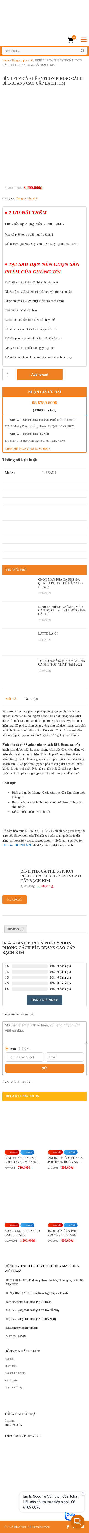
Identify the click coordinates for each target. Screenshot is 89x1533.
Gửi (45, 1068)
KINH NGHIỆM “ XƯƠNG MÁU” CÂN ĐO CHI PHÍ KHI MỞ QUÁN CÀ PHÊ (61, 610)
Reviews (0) (16, 929)
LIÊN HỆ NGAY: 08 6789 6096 (27, 449)
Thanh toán (11, 1365)
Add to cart (39, 374)
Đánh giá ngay (44, 1000)
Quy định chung (13, 1387)
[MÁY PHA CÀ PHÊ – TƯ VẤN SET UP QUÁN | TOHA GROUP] (36, 39)
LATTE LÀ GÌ (48, 633)
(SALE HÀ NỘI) (45, 1319)
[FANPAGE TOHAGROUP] (44, 1475)
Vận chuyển (11, 1380)
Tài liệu (31, 699)
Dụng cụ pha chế (22, 60)
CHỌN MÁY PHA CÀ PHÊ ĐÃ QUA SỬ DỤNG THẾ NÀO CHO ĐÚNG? (60, 583)
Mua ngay (14, 899)
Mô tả (11, 699)
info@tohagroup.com (25, 1327)
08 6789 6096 (44, 402)
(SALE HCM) (43, 1301)
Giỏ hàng (74, 37)
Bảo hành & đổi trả (15, 1373)
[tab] (15, 929)
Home (6, 60)
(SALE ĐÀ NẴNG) (47, 1310)
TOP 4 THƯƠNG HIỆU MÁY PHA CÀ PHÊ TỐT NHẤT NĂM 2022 (61, 662)
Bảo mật (9, 1358)
